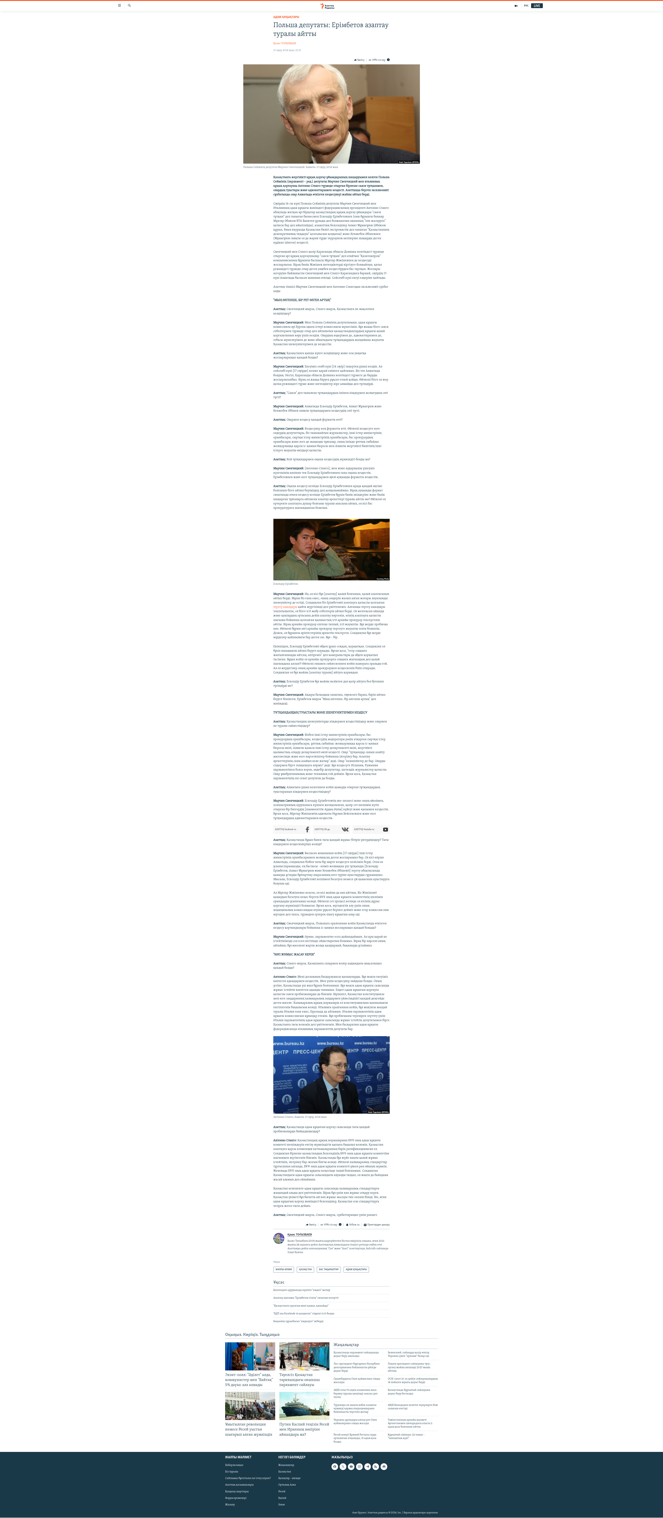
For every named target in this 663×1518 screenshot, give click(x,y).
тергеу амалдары (285, 607)
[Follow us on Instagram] (359, 1466)
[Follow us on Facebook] (335, 1466)
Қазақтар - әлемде (289, 1478)
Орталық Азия (287, 1485)
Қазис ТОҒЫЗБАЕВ (284, 43)
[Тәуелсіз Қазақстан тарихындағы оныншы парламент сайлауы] (304, 1356)
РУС (526, 5)
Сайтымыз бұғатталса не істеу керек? (248, 1478)
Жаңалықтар (286, 1465)
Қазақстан (284, 1471)
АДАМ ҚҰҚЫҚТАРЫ (286, 17)
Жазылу (230, 1504)
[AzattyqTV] (516, 5)
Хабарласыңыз (234, 1465)
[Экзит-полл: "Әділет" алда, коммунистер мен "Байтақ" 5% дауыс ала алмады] (250, 1356)
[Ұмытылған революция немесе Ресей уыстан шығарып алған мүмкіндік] (250, 1406)
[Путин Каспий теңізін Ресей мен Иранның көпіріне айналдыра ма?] (304, 1406)
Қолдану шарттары (237, 1491)
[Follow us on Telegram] (367, 1466)
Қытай (282, 1498)
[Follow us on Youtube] (351, 1466)
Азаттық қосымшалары (239, 1485)
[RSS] (375, 1466)
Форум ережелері (236, 1498)
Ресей (281, 1491)
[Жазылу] (384, 1466)
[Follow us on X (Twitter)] (343, 1466)
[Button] (359, 60)
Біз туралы (231, 1471)
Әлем (281, 1504)
